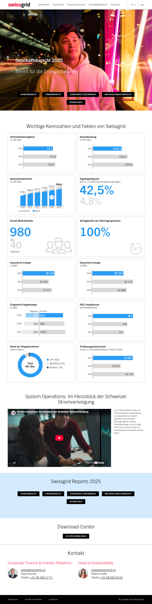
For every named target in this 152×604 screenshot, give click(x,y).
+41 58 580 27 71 (41, 577)
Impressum (53, 599)
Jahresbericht (43, 5)
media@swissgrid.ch (33, 570)
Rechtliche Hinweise (33, 599)
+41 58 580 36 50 (111, 577)
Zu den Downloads (76, 536)
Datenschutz (13, 599)
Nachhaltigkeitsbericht (98, 5)
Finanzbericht (58, 5)
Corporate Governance (76, 5)
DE (132, 5)
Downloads (115, 5)
